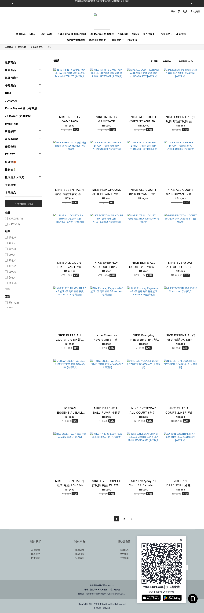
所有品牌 (10, 131)
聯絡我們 (35, 553)
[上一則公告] (12, 3)
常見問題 (124, 553)
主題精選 (10, 185)
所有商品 (165, 33)
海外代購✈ (149, 33)
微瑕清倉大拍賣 (97, 39)
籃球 (49, 47)
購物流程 (79, 553)
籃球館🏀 (11, 162)
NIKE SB (123, 33)
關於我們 (116, 39)
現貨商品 (10, 70)
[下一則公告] (191, 3)
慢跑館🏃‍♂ (11, 169)
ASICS (135, 33)
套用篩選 (25, 203)
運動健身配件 (37, 47)
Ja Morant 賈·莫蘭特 (102, 33)
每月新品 (10, 85)
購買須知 (79, 549)
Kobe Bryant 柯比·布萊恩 (72, 33)
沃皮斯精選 (12, 139)
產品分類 (181, 33)
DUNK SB (11, 123)
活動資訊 (79, 557)
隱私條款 (107, 607)
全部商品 (9, 47)
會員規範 (97, 607)
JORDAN (46, 33)
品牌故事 (35, 549)
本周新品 (21, 33)
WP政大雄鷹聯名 (76, 39)
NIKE (32, 33)
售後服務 (124, 549)
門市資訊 (132, 39)
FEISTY (10, 154)
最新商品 (10, 62)
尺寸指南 (124, 557)
